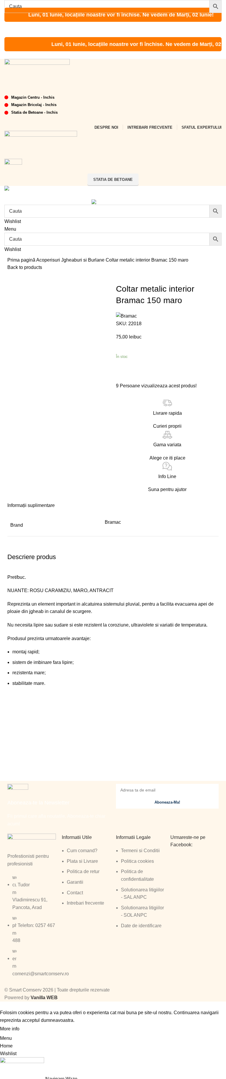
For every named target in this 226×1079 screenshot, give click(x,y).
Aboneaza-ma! (167, 802)
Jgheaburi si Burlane (83, 259)
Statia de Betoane (113, 179)
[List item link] (31, 929)
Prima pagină (21, 259)
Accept (32, 1029)
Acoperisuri (48, 259)
